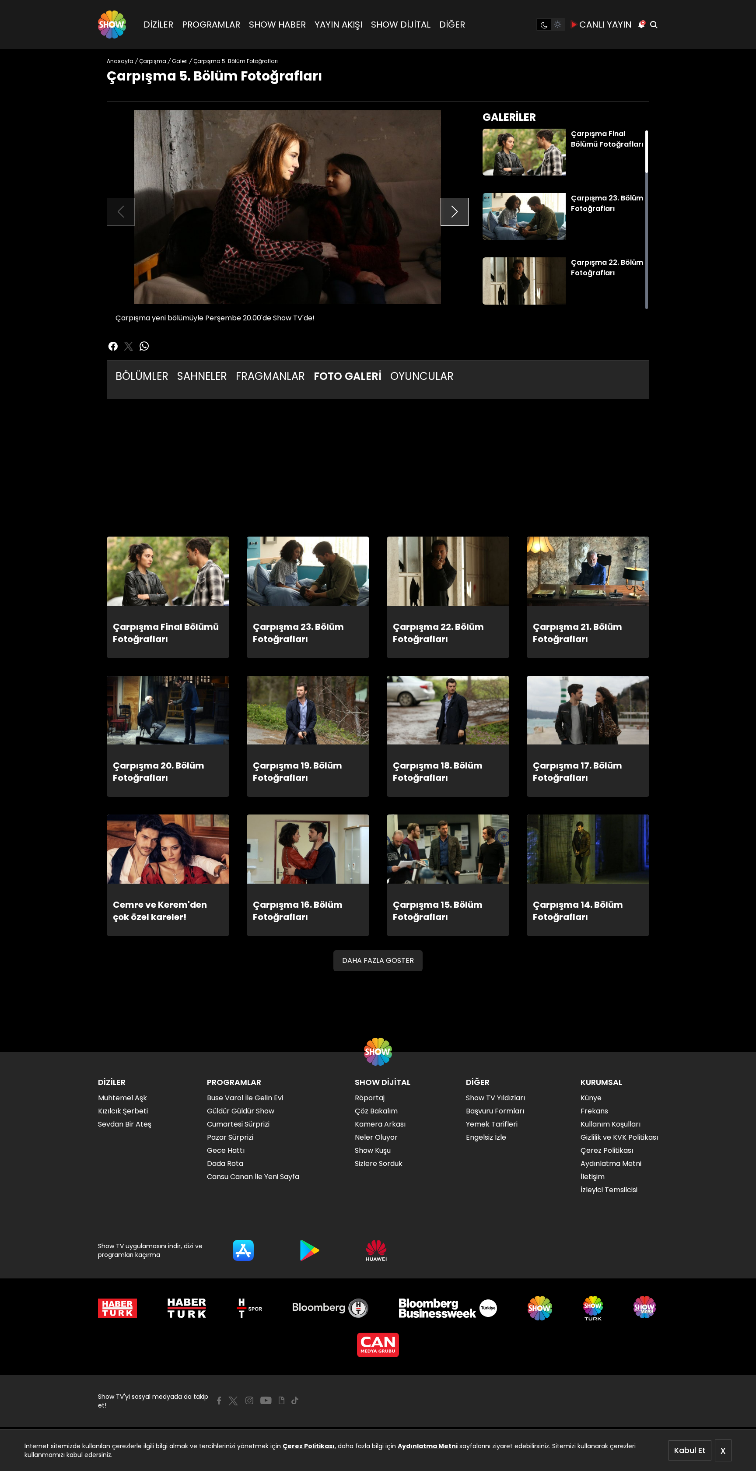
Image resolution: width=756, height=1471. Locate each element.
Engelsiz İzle (486, 1137)
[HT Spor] (249, 1308)
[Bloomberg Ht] (330, 1308)
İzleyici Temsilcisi (609, 1190)
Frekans (594, 1111)
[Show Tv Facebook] (219, 1400)
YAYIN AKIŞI (338, 24)
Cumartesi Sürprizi (238, 1124)
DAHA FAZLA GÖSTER (378, 960)
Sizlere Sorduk (378, 1164)
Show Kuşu (373, 1150)
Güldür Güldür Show (240, 1111)
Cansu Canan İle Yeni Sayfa (253, 1177)
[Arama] (653, 24)
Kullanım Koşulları (610, 1124)
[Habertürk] (117, 1308)
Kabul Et (690, 1450)
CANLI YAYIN (605, 24)
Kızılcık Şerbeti (123, 1111)
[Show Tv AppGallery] (376, 1250)
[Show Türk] (593, 1308)
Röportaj (370, 1098)
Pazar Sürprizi (230, 1137)
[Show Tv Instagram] (249, 1400)
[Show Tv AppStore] (243, 1250)
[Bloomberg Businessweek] (448, 1308)
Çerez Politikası (309, 1446)
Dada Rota (225, 1164)
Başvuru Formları (495, 1111)
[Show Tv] (112, 25)
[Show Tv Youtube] (266, 1400)
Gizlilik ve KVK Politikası (619, 1137)
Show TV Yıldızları (495, 1098)
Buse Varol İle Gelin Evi (245, 1098)
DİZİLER (158, 24)
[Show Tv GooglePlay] (310, 1250)
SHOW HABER (277, 24)
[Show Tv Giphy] (281, 1400)
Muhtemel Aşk (122, 1098)
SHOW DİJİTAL (400, 24)
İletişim (593, 1177)
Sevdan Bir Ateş (124, 1124)
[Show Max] (646, 1308)
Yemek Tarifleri (492, 1124)
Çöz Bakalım (376, 1111)
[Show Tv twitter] (128, 346)
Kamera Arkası (380, 1124)
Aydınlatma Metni (428, 1446)
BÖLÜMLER (142, 376)
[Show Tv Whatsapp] (144, 346)
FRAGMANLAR (270, 376)
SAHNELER (202, 376)
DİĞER (452, 24)
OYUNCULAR (422, 376)
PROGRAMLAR (211, 24)
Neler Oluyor (376, 1137)
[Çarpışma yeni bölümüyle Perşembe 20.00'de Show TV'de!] (288, 207)
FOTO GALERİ (348, 376)
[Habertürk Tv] (187, 1308)
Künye (591, 1098)
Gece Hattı (226, 1150)
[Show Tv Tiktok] (294, 1400)
